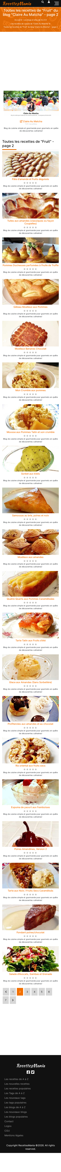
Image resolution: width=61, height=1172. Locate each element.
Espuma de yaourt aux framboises (30, 807)
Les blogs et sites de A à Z (34, 20)
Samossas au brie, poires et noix (30, 515)
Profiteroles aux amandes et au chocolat (30, 723)
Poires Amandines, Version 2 (30, 849)
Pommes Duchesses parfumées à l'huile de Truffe (30, 265)
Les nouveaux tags (14, 1097)
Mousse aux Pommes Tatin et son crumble (30, 432)
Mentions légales (13, 1135)
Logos (7, 1126)
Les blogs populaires (16, 1116)
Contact (8, 1121)
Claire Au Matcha (32, 121)
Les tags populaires (15, 1102)
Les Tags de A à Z (14, 1093)
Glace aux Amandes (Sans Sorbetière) (30, 682)
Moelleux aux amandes (31, 557)
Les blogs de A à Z (14, 1107)
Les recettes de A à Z (16, 1079)
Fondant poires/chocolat (30, 932)
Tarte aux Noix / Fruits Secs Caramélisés (30, 890)
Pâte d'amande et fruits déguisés (30, 179)
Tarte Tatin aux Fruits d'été (31, 640)
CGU (7, 1130)
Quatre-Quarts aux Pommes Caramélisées (30, 598)
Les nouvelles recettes (16, 1083)
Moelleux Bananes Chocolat (30, 348)
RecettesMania (16, 3)
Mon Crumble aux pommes (30, 390)
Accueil (18, 20)
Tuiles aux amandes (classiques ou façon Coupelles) (30, 222)
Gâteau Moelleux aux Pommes (30, 306)
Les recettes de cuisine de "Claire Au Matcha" (30, 24)
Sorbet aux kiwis (30, 473)
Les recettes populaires (17, 1088)
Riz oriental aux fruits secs (30, 765)
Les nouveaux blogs (15, 1111)
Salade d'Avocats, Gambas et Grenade (30, 974)
